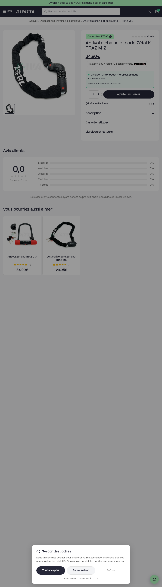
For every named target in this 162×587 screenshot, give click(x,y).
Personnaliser (81, 570)
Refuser (111, 570)
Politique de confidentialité (77, 579)
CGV (95, 579)
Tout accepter (50, 570)
